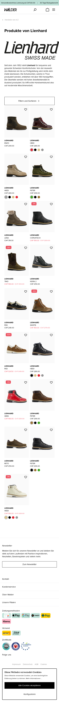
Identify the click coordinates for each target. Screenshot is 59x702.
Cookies (43, 664)
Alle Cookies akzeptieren (29, 685)
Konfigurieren (30, 694)
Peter (32, 190)
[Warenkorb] (47, 8)
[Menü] (54, 9)
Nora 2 (33, 281)
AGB (36, 664)
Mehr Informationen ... (34, 678)
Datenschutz (28, 664)
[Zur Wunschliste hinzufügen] (25, 109)
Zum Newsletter (29, 564)
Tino (6, 281)
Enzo (6, 143)
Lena (6, 238)
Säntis (33, 325)
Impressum (16, 664)
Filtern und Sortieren (27, 100)
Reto (6, 463)
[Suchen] (35, 9)
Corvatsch (35, 238)
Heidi (32, 143)
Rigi (6, 325)
